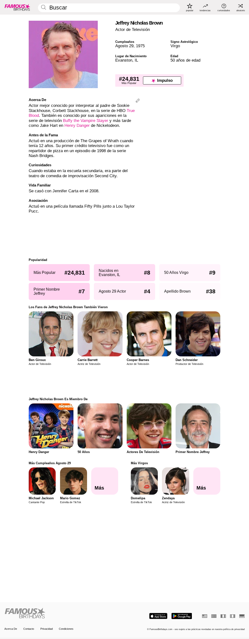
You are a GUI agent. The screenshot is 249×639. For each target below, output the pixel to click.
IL (136, 60)
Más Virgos (139, 463)
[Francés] (223, 616)
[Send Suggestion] (137, 101)
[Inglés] (204, 616)
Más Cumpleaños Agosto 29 (50, 463)
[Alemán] (241, 616)
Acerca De (10, 628)
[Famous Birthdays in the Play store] (181, 616)
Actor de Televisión (132, 29)
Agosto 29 (124, 46)
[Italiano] (232, 616)
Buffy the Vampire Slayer (85, 120)
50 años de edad (185, 60)
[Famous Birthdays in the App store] (158, 616)
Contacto (28, 628)
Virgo (175, 46)
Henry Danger (77, 125)
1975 (140, 46)
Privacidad (46, 628)
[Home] (63, 613)
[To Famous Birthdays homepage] (17, 7)
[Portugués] (213, 616)
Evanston (123, 60)
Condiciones (66, 628)
